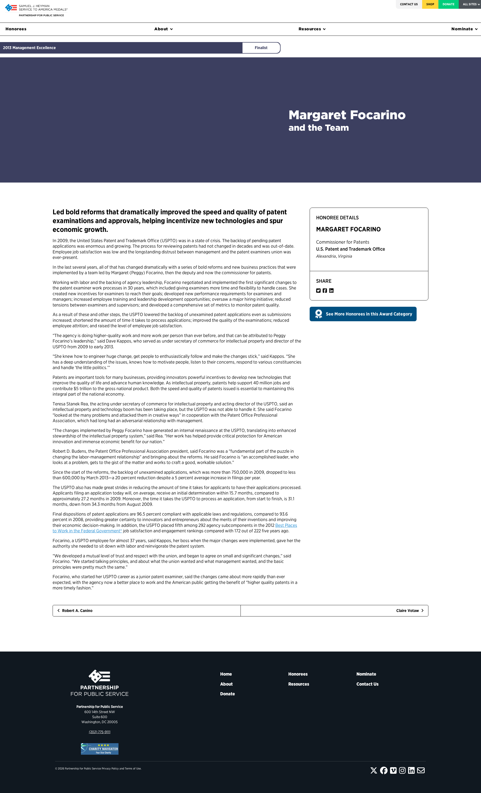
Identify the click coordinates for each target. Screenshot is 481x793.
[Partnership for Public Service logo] (99, 683)
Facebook (384, 770)
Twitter (374, 770)
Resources (310, 29)
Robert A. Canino (76, 610)
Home (226, 674)
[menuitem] (409, 4)
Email (421, 770)
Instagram (402, 770)
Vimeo (393, 770)
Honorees (16, 29)
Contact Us (409, 4)
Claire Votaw (408, 610)
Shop (430, 4)
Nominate (462, 29)
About (161, 29)
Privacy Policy (110, 768)
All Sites (470, 4)
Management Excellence (34, 47)
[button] (363, 314)
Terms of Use (133, 768)
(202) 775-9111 (99, 732)
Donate (448, 4)
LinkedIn (411, 770)
